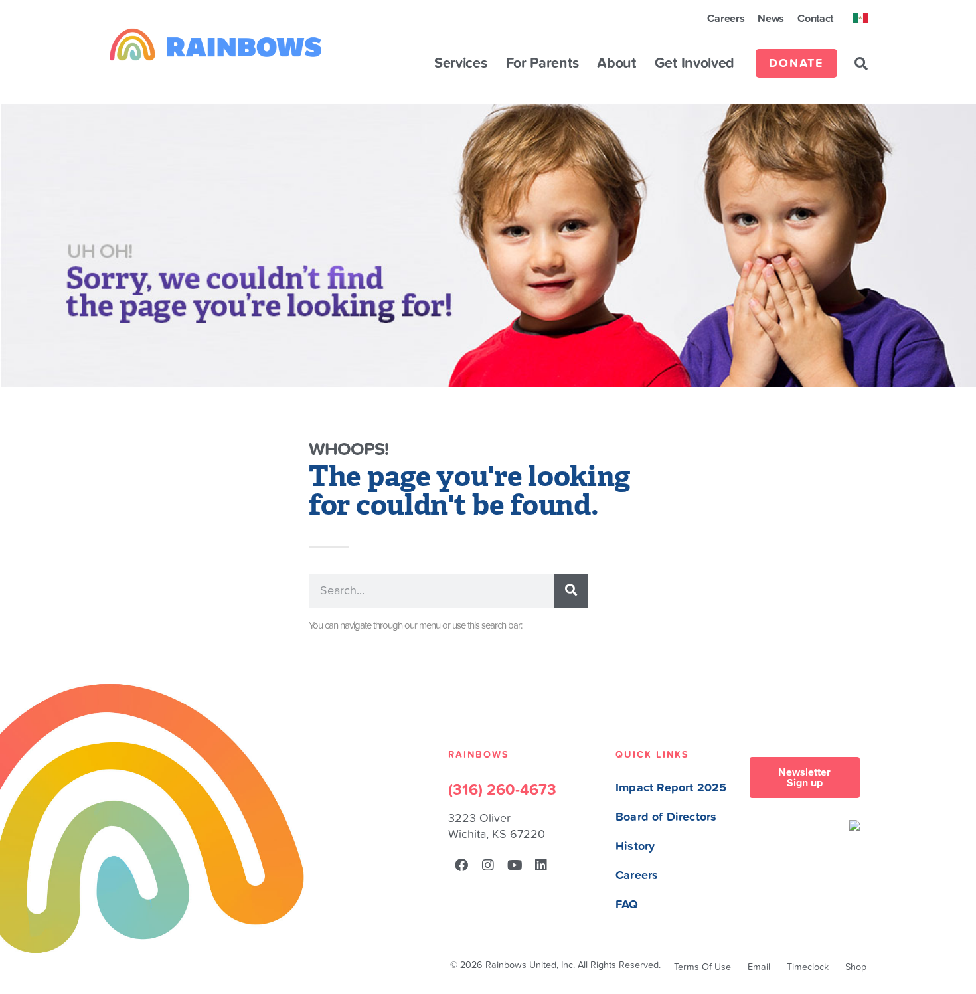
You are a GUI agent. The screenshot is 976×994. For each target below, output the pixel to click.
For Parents (542, 63)
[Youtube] (514, 865)
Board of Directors (665, 817)
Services (460, 63)
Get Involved (694, 63)
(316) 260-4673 (502, 790)
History (635, 846)
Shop (855, 967)
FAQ (627, 905)
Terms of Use (702, 967)
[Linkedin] (541, 865)
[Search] (571, 591)
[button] (861, 63)
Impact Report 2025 (670, 788)
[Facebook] (461, 865)
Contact (815, 18)
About (616, 63)
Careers (725, 18)
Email (759, 967)
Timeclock (808, 967)
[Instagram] (488, 865)
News (771, 18)
